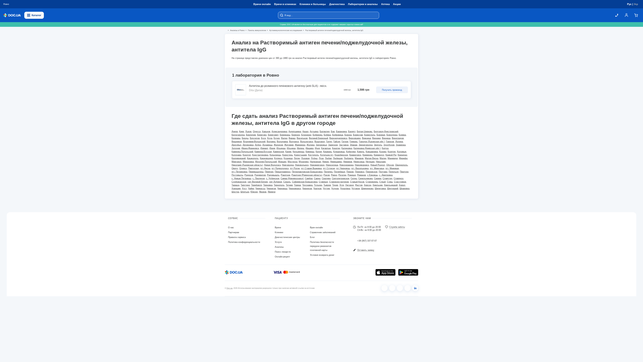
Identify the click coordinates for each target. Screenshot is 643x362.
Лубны (314, 158)
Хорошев (236, 188)
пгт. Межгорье (377, 168)
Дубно (258, 145)
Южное (254, 192)
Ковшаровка (372, 151)
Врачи (278, 227)
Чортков (317, 188)
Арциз (305, 131)
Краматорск (355, 155)
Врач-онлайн (316, 227)
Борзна (348, 135)
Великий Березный (318, 138)
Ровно (334, 175)
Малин (383, 158)
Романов (361, 175)
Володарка (282, 141)
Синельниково (365, 178)
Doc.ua (229, 288)
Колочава (236, 155)
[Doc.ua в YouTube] (408, 288)
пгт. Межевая (392, 168)
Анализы (279, 247)
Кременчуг (379, 155)
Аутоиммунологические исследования (284, 30)
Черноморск (295, 188)
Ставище (323, 181)
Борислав (358, 135)
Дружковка (248, 145)
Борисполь (369, 135)
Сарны (317, 178)
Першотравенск (283, 171)
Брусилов (255, 138)
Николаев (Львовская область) (247, 165)
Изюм (272, 148)
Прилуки (404, 171)
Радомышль (273, 175)
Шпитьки (244, 192)
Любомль (348, 158)
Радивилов (260, 175)
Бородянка (391, 135)
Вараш (292, 138)
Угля (341, 185)
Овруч (235, 168)
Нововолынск (302, 165)
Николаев (381, 161)
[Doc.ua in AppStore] (385, 272)
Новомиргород (317, 165)
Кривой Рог (390, 155)
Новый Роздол (377, 165)
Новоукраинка (346, 165)
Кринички (402, 155)
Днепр (235, 131)
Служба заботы (397, 227)
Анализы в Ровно (236, 30)
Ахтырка (314, 131)
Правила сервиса (237, 237)
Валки (284, 138)
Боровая (381, 135)
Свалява (326, 178)
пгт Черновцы (343, 168)
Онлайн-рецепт (282, 256)
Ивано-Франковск (250, 148)
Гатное (345, 141)
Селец (354, 178)
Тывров (327, 185)
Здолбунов (389, 145)
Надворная (315, 161)
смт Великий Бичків (258, 181)
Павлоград (253, 168)
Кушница (288, 158)
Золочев (236, 148)
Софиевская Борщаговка (304, 181)
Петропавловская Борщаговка (307, 171)
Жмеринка (300, 145)
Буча (269, 138)
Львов (248, 131)
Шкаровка (404, 188)
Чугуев (326, 188)
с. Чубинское (272, 178)
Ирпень (300, 148)
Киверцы (310, 151)
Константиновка (260, 155)
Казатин (336, 148)
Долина (399, 141)
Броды (245, 138)
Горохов (390, 141)
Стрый (382, 181)
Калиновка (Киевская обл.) (366, 148)
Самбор (309, 178)
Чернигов (271, 188)
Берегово (262, 135)
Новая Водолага (272, 165)
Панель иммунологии (255, 30)
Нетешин (370, 161)
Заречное (333, 145)
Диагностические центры (287, 237)
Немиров (347, 161)
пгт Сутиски (329, 168)
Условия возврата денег (322, 255)
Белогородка (238, 135)
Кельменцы (298, 151)
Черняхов (307, 188)
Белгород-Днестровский (386, 131)
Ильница (291, 148)
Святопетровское (340, 178)
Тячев (335, 185)
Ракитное (285, 175)
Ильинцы (280, 148)
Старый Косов (357, 181)
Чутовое (355, 188)
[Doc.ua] (12, 15)
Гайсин (336, 141)
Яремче (271, 192)
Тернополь (279, 185)
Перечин (269, 171)
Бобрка (327, 135)
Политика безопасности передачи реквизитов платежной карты (322, 246)
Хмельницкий (391, 185)
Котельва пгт (326, 155)
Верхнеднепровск (338, 138)
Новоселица (332, 165)
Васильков (302, 138)
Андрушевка (295, 131)
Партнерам (233, 232)
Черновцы (282, 188)
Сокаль (287, 181)
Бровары (236, 138)
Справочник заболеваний (322, 232)
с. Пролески (259, 178)
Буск (263, 138)
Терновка (267, 185)
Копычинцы (275, 155)
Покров (350, 171)
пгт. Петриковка (239, 171)
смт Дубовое (275, 181)
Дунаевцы (267, 145)
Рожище (352, 175)
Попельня (394, 171)
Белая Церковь (364, 131)
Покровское (371, 171)
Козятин (392, 151)
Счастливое (400, 181)
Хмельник (378, 185)
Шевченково (367, 188)
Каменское (278, 151)
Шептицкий (392, 188)
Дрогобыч (236, 145)
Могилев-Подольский (266, 161)
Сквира (377, 178)
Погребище (339, 171)
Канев (288, 151)
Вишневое (237, 141)
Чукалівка (345, 188)
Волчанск (294, 141)
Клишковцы (339, 151)
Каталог (36, 15)
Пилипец (328, 171)
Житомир (289, 145)
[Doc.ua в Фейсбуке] (384, 288)
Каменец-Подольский (242, 151)
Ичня (317, 148)
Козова (382, 151)
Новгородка (288, 165)
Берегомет (273, 135)
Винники (376, 138)
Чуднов (335, 188)
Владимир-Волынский (254, 141)
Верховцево (355, 138)
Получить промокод (392, 90)
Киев (241, 131)
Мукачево (304, 161)
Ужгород (349, 185)
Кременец (367, 155)
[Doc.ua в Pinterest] (415, 288)
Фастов (359, 185)
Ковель (360, 151)
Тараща (235, 185)
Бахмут (351, 131)
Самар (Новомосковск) (292, 178)
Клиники (279, 232)
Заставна (343, 145)
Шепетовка (380, 188)
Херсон (367, 185)
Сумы (390, 181)
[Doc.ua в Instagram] (392, 288)
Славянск (398, 178)
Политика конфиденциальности (244, 242)
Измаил (264, 148)
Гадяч (329, 141)
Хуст (244, 188)
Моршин (282, 161)
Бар (333, 131)
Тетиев (289, 185)
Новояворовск (362, 165)
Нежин (325, 161)
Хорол (402, 185)
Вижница (366, 138)
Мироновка (248, 161)
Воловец (271, 141)
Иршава (309, 148)
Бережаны (285, 135)
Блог (312, 237)
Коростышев (300, 155)
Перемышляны (256, 171)
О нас (231, 227)
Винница (386, 138)
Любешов (338, 158)
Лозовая (305, 158)
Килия (319, 151)
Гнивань (354, 141)
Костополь (313, 155)
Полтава (383, 171)
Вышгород (319, 141)
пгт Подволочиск (280, 168)
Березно (296, 135)
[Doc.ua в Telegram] (400, 288)
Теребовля (256, 185)
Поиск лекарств (283, 252)
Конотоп (247, 155)
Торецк (297, 185)
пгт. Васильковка (360, 168)
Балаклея (325, 131)
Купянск (278, 158)
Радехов (248, 175)
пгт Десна (265, 168)
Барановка (341, 131)
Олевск (243, 168)
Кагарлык (326, 148)
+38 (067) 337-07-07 (367, 240)
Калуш (385, 148)
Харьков (266, 131)
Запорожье (321, 145)
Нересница (358, 161)
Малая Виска (371, 158)
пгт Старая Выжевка (311, 168)
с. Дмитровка (385, 175)
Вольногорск (306, 141)
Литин (297, 158)
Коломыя (401, 151)
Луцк (321, 158)
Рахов (327, 175)
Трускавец (307, 185)
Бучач (277, 138)
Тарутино (245, 185)
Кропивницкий (239, 158)
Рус (629, 4)
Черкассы (260, 188)
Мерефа (403, 158)
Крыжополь (253, 158)
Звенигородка (366, 145)
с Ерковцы (372, 175)
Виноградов (398, 138)
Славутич (387, 178)
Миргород (236, 161)
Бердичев (251, 135)
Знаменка (401, 145)
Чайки (251, 188)
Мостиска (292, 161)
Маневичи (393, 158)
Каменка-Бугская (263, 151)
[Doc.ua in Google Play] (408, 272)
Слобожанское (239, 181)
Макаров (359, 158)
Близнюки (306, 135)
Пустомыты (237, 175)
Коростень (287, 155)
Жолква (310, 145)
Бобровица (337, 135)
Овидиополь (401, 165)
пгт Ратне (295, 168)
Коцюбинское (341, 155)
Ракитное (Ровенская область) (307, 175)
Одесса (257, 131)
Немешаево (336, 161)
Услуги (278, 242)
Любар (328, 158)
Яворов (262, 192)
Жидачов (278, 145)
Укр (636, 4)
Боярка (402, 135)
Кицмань (327, 151)
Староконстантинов (339, 181)
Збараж (353, 145)
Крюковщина (266, 158)
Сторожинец (372, 181)
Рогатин (342, 175)
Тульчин (318, 185)
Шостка (235, 192)
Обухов (390, 165)
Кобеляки (351, 151)
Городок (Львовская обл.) (372, 141)
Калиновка (346, 148)
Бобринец (317, 135)
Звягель (378, 145)
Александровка (279, 131)
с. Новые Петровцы (241, 178)
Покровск (359, 171)
